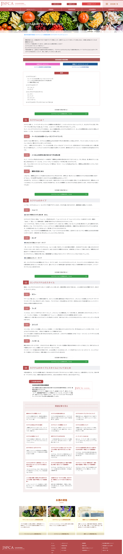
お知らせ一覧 (105, 550)
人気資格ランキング (91, 4)
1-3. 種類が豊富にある (33, 82)
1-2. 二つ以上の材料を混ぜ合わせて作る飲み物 (39, 80)
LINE (52, 552)
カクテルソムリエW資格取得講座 (80, 67)
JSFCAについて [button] (30, 9)
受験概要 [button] (51, 9)
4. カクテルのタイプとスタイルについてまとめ (39, 102)
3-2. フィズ (30, 96)
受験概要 (84, 543)
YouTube (53, 545)
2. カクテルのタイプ (32, 85)
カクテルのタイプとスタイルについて (59, 34)
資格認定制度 (71, 9)
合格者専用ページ (112, 9)
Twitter (52, 550)
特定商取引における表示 (107, 545)
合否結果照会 (92, 9)
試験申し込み (72, 4)
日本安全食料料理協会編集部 (40, 385)
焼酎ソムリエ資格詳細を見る (90, 534)
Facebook (53, 548)
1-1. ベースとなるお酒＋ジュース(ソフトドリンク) (40, 78)
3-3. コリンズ (30, 98)
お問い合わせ (57, 4)
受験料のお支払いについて (87, 548)
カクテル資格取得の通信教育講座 (42, 67)
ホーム (10, 9)
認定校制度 (64, 548)
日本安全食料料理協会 (30, 34)
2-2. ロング (30, 89)
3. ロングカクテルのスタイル (34, 92)
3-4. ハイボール (31, 99)
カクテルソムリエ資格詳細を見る (61, 534)
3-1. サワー (30, 94)
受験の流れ (84, 545)
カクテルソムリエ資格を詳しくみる (61, 114)
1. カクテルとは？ (31, 76)
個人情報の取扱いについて (108, 543)
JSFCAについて (65, 543)
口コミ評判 (64, 550)
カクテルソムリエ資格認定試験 (43, 34)
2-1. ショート (30, 87)
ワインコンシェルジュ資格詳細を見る (32, 534)
